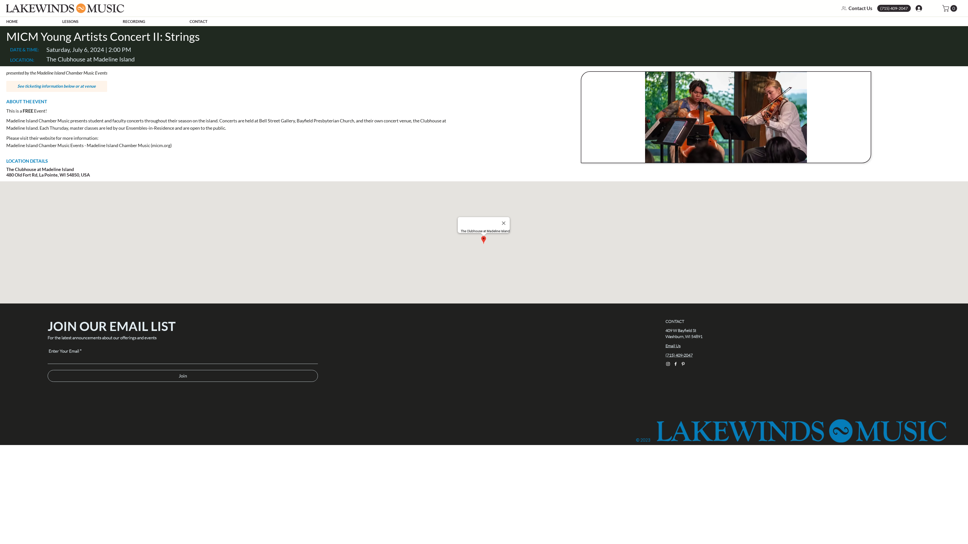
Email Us (673, 345)
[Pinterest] (683, 363)
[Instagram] (668, 363)
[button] (56, 86)
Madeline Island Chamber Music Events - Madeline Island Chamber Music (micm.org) (89, 145)
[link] (950, 8)
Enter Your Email (64, 351)
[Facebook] (675, 363)
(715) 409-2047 (679, 355)
